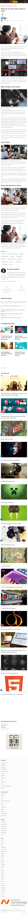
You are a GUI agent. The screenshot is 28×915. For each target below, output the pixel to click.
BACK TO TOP (24, 913)
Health (2, 870)
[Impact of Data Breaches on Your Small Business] (21, 329)
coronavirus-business (13, 253)
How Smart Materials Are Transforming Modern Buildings (14, 302)
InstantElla (3, 727)
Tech (15, 6)
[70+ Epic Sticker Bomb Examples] (14, 597)
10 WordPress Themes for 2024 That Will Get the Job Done (6, 337)
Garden (3, 864)
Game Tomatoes (4, 724)
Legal (2, 779)
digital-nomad (5, 256)
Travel (2, 896)
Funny (2, 860)
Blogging (3, 764)
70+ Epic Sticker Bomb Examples (8, 608)
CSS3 (2, 803)
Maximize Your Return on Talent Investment (11, 317)
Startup (3, 788)
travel (11, 264)
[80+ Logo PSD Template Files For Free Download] (14, 683)
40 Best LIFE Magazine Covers (7, 544)
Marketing (3, 781)
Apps (2, 796)
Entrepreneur (9, 6)
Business (3, 6)
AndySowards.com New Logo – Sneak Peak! (11, 629)
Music (2, 883)
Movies (2, 881)
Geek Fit (3, 866)
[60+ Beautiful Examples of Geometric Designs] (14, 513)
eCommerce (19, 256)
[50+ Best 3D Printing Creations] (14, 470)
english (3, 259)
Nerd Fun (3, 885)
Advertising (4, 762)
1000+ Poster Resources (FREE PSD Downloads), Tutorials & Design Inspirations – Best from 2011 (14, 394)
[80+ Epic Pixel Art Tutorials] (14, 428)
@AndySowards (4, 278)
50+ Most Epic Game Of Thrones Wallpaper (10, 460)
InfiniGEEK (3, 725)
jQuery (2, 809)
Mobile (2, 811)
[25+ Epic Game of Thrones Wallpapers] (14, 662)
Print (2, 834)
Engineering (4, 851)
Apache (2, 794)
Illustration (4, 824)
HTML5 (2, 805)
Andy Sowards (5, 20)
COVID (22, 253)
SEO (2, 784)
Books (2, 843)
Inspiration (3, 826)
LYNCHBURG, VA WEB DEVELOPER (15, 909)
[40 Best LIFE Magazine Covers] (14, 534)
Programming (4, 813)
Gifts (2, 868)
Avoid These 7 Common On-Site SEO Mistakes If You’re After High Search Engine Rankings (13, 651)
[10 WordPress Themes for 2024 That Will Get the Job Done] (7, 329)
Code (2, 798)
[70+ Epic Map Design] (14, 555)
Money (2, 879)
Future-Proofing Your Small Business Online (11, 305)
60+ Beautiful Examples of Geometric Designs (11, 523)
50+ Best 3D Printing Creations (8, 481)
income (11, 261)
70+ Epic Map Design (5, 565)
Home (2, 875)
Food (2, 858)
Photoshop (3, 832)
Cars (2, 845)
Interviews (3, 828)
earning (12, 256)
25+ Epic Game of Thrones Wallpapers (9, 673)
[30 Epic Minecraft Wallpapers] (14, 492)
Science (3, 887)
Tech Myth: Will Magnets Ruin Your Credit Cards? (12, 587)
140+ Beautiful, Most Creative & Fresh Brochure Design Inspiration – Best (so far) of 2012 (13, 417)
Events (2, 773)
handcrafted (4, 261)
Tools (2, 894)
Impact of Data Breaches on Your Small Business (21, 337)
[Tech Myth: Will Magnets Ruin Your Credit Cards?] (14, 576)
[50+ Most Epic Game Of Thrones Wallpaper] (14, 449)
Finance (3, 775)
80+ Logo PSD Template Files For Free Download (12, 694)
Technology (4, 264)
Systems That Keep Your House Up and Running (20, 353)
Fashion (3, 856)
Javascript (3, 807)
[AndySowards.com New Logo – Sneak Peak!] (14, 618)
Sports (2, 892)
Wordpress (4, 815)
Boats (2, 841)
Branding (3, 767)
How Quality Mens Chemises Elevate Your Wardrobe (6, 353)
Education (3, 847)
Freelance (3, 777)
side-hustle (18, 261)
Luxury (2, 877)
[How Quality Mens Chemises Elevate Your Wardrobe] (7, 345)
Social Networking (5, 786)
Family (2, 853)
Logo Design (4, 830)
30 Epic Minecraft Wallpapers (7, 502)
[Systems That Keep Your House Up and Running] (21, 345)
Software (3, 889)
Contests (3, 822)
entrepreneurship (11, 259)
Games (2, 862)
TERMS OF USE (3, 912)
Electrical (3, 849)
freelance (20, 259)
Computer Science (5, 800)
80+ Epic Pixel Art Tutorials (7, 439)
